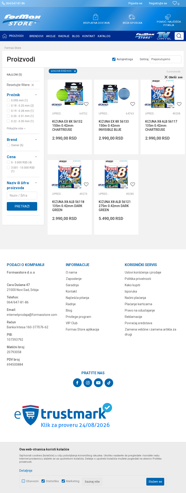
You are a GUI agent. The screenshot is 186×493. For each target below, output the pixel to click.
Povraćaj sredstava (138, 323)
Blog (69, 310)
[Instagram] (87, 382)
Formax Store (13, 48)
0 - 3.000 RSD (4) (21, 162)
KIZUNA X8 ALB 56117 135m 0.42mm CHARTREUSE (161, 125)
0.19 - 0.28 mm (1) (22, 110)
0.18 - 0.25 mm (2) (22, 105)
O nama (71, 272)
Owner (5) (17, 145)
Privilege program (78, 317)
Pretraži (22, 206)
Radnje (71, 304)
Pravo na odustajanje (140, 310)
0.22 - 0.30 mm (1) (22, 121)
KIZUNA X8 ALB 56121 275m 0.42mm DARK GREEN (115, 206)
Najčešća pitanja (77, 298)
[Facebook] (77, 382)
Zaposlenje (74, 279)
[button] (179, 36)
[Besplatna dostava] (95, 17)
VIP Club (72, 323)
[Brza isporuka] (132, 17)
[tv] (153, 37)
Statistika (52, 481)
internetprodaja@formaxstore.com (32, 315)
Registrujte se (158, 3)
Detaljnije (25, 470)
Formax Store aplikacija (82, 329)
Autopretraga (125, 59)
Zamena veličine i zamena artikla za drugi (150, 332)
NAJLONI (14, 74)
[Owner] (56, 105)
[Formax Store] (21, 23)
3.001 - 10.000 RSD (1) (23, 169)
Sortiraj (144, 59)
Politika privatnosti (138, 279)
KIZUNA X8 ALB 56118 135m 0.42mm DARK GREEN (68, 206)
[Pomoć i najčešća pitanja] (168, 17)
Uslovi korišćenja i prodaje (143, 272)
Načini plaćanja (135, 298)
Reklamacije (133, 317)
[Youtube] (98, 382)
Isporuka (131, 291)
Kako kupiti (132, 285)
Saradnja (72, 285)
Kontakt (71, 291)
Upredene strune (57, 113)
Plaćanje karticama (138, 304)
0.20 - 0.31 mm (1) (22, 116)
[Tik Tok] (109, 383)
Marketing (72, 481)
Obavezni (32, 481)
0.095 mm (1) (19, 100)
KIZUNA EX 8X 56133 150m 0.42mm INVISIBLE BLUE (114, 125)
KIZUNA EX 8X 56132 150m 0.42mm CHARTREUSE (67, 125)
